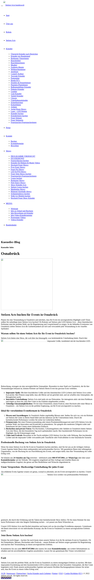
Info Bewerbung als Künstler (22, 213)
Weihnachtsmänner (18, 69)
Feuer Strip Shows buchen (21, 174)
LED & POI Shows (18, 172)
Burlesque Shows (17, 180)
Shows (8, 151)
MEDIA (9, 203)
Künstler (9, 49)
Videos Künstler (17, 220)
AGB (3, 573)
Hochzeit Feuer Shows (19, 165)
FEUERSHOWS (17, 158)
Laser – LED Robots (19, 111)
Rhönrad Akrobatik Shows (21, 191)
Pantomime (15, 78)
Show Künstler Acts (18, 185)
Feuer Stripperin (17, 120)
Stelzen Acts (10, 40)
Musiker (14, 65)
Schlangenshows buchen (20, 194)
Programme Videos (18, 217)
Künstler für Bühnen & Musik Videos (25, 163)
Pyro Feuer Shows (18, 167)
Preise (8, 128)
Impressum (11, 573)
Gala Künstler (16, 94)
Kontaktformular (17, 143)
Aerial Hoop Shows (18, 109)
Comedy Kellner (17, 74)
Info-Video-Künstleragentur (21, 215)
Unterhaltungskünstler (19, 100)
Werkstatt (14, 209)
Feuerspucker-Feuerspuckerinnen (23, 122)
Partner (55, 573)
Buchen (14, 141)
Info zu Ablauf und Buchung (22, 211)
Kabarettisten (16, 105)
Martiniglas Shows (18, 189)
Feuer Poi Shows (17, 169)
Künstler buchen (17, 114)
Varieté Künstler (17, 96)
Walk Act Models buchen (20, 196)
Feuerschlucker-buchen (20, 161)
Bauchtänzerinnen (18, 63)
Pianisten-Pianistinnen (19, 85)
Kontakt (9, 136)
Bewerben (15, 146)
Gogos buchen (16, 178)
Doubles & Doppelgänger (21, 83)
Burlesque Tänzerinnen (20, 58)
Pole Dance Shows (18, 183)
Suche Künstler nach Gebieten (39, 573)
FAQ (61, 573)
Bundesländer (11, 225)
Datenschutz (21, 573)
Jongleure (14, 72)
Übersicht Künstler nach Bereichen (24, 54)
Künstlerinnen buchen (19, 116)
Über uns (9, 24)
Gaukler (14, 91)
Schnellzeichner (17, 102)
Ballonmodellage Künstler (21, 87)
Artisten (14, 107)
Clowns (14, 98)
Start (7, 15)
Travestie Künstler (18, 76)
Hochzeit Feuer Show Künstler (23, 198)
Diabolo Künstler (17, 89)
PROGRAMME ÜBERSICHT (23, 156)
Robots (8, 32)
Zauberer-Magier (17, 67)
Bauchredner (16, 61)
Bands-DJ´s (15, 80)
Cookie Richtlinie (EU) (73, 573)
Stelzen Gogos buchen (19, 187)
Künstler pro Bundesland (20, 56)
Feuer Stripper (16, 118)
